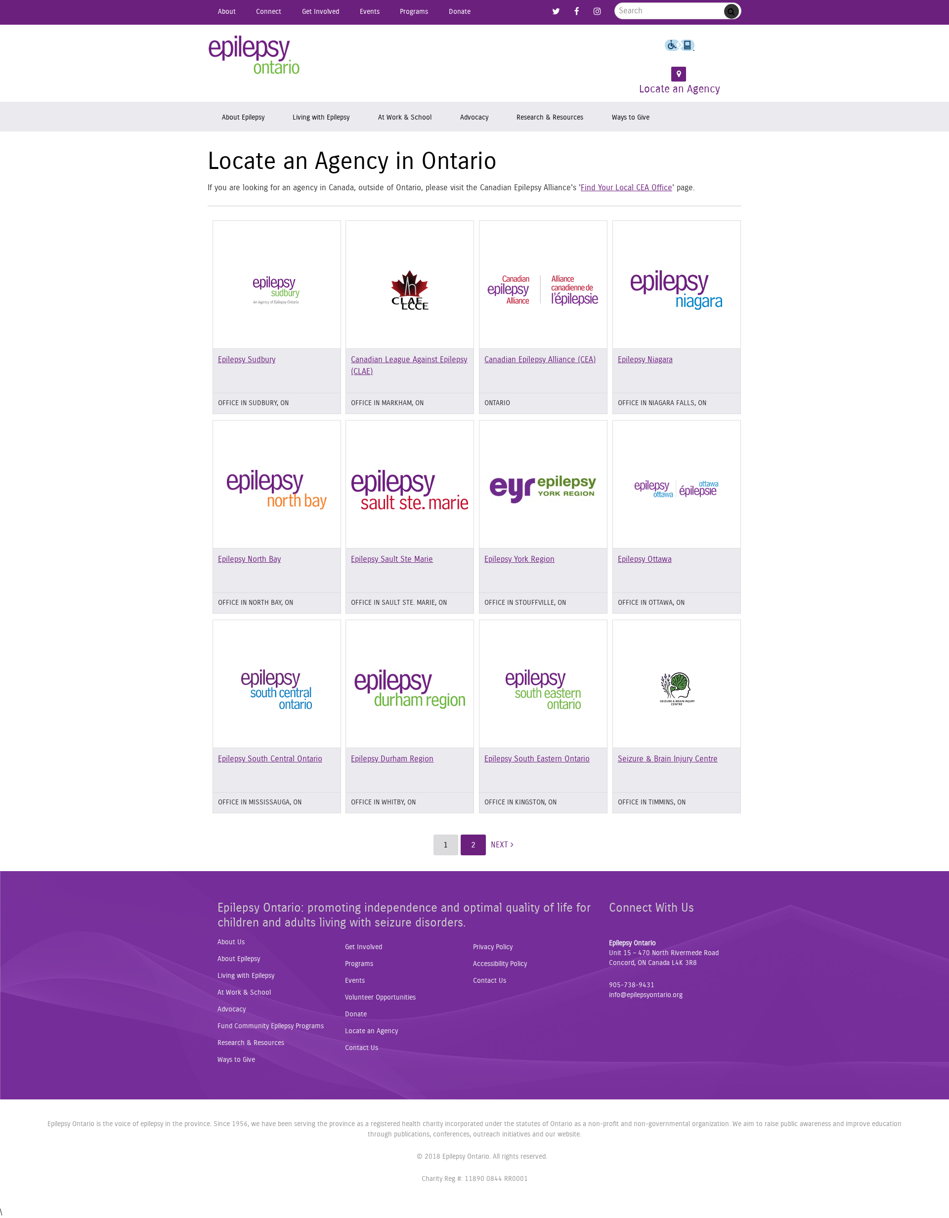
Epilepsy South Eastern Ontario (537, 759)
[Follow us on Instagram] (597, 11)
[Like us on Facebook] (576, 11)
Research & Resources (550, 117)
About (227, 11)
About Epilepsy (243, 117)
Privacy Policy (493, 947)
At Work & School (404, 117)
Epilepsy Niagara (645, 360)
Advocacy (474, 117)
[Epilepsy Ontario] (254, 58)
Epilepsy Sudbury (246, 360)
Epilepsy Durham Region (392, 759)
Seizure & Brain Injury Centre (668, 759)
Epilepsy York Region (519, 559)
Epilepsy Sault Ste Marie (392, 559)
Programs (414, 11)
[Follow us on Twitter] (556, 11)
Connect (268, 11)
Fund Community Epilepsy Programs (270, 1026)
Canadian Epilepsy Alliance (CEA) (540, 360)
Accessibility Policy (500, 964)
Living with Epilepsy (321, 117)
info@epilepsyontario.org (646, 995)
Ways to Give (630, 117)
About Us (231, 942)
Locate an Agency (679, 89)
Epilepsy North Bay (249, 559)
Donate (460, 11)
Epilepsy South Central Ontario (270, 759)
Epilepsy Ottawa (645, 559)
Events (370, 11)
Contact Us (361, 1048)
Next (501, 845)
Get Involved (320, 11)
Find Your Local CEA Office (626, 188)
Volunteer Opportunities (380, 997)
